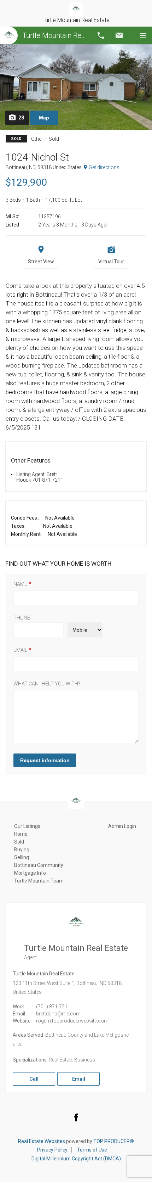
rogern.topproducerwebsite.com (72, 1021)
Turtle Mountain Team (39, 881)
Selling (21, 857)
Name (20, 584)
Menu (143, 35)
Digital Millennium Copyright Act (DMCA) (76, 1158)
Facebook (76, 1117)
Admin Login (122, 826)
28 (21, 118)
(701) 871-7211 (53, 1006)
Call (101, 35)
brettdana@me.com (58, 1013)
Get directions (104, 167)
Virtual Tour (111, 261)
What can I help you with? (46, 684)
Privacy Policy (52, 1150)
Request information (45, 760)
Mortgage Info (30, 873)
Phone (21, 618)
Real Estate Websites (41, 1141)
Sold (19, 842)
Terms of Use (92, 1150)
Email (119, 35)
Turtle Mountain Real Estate (54, 35)
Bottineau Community (38, 865)
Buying (21, 849)
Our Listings (27, 826)
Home (21, 834)
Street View (41, 261)
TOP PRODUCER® (113, 1141)
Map (44, 118)
